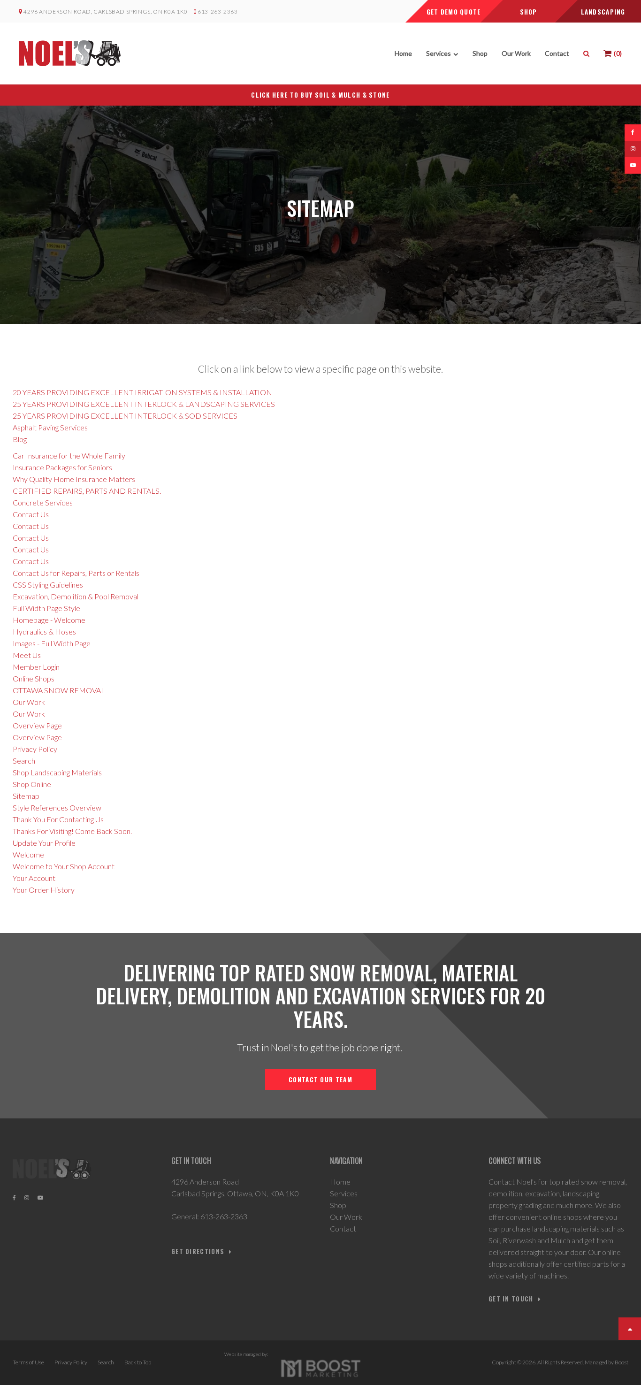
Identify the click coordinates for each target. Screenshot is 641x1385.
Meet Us (27, 654)
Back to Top (137, 1362)
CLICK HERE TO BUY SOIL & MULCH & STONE (320, 94)
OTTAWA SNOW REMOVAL (59, 690)
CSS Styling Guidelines (48, 584)
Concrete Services (43, 502)
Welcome (28, 854)
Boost (621, 1362)
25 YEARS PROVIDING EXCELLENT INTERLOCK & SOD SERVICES (125, 415)
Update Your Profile (44, 842)
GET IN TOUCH (511, 1299)
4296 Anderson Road (205, 1181)
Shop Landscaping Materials (57, 772)
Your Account (34, 877)
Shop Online (32, 784)
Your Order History (44, 889)
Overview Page (37, 725)
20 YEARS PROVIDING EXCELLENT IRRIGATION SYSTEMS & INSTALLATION (142, 392)
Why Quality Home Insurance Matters (74, 478)
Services (438, 53)
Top (629, 1328)
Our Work (516, 53)
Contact (557, 53)
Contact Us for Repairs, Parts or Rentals (76, 572)
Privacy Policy (35, 748)
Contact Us (31, 514)
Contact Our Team (320, 1079)
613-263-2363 (217, 11)
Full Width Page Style (46, 608)
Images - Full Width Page (52, 643)
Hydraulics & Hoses (44, 631)
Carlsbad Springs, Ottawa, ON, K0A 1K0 (235, 1193)
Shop (480, 53)
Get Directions (197, 1251)
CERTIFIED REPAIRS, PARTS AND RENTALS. (87, 490)
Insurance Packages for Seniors (62, 467)
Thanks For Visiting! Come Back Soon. (72, 830)
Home (403, 53)
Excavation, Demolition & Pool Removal (75, 596)
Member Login (36, 666)
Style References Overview (57, 807)
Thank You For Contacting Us (58, 819)
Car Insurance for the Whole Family (69, 455)
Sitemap (26, 795)
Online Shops (33, 678)
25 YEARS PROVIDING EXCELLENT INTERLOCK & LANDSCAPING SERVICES (144, 403)
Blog (20, 439)
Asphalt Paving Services (50, 427)
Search (24, 760)
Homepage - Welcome (49, 619)
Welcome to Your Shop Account (63, 866)
